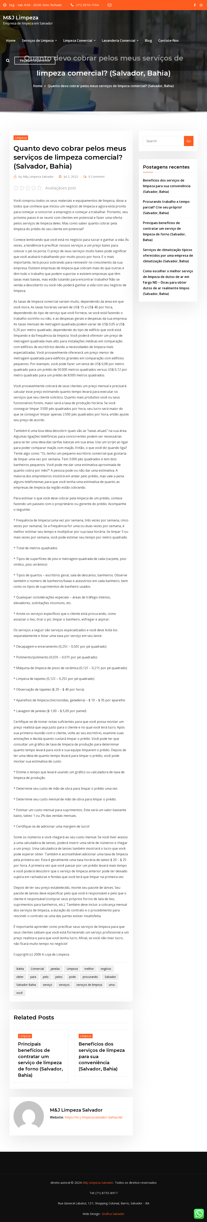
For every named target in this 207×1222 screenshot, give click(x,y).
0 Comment (97, 176)
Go (189, 141)
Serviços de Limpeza (38, 40)
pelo (46, 977)
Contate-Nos (168, 40)
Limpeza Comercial (78, 40)
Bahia (20, 969)
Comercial (37, 969)
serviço (47, 985)
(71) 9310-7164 (87, 5)
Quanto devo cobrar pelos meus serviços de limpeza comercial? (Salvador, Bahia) (111, 86)
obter (19, 977)
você (19, 993)
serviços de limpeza (89, 985)
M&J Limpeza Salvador (36, 176)
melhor (89, 969)
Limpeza (21, 138)
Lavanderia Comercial (119, 40)
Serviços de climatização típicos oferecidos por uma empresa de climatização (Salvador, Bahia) (168, 255)
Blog (148, 40)
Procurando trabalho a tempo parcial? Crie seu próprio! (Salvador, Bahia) (100, 1056)
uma (112, 985)
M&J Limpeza (20, 17)
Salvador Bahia (26, 985)
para (33, 977)
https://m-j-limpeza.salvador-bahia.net (94, 1111)
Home (11, 40)
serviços (64, 985)
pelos (58, 977)
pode (72, 977)
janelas (55, 969)
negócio (106, 969)
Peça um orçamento (35, 60)
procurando (90, 977)
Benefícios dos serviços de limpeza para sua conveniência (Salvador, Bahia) (166, 186)
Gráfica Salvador (113, 1207)
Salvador (110, 977)
